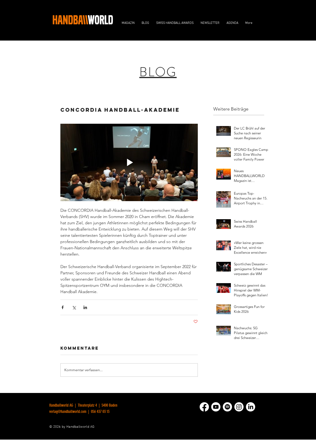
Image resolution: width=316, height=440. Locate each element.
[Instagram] (239, 407)
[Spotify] (227, 407)
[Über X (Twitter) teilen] (74, 307)
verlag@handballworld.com (67, 411)
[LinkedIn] (250, 407)
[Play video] (129, 162)
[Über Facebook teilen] (62, 307)
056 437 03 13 (99, 411)
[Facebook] (204, 407)
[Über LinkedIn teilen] (85, 307)
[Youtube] (215, 407)
